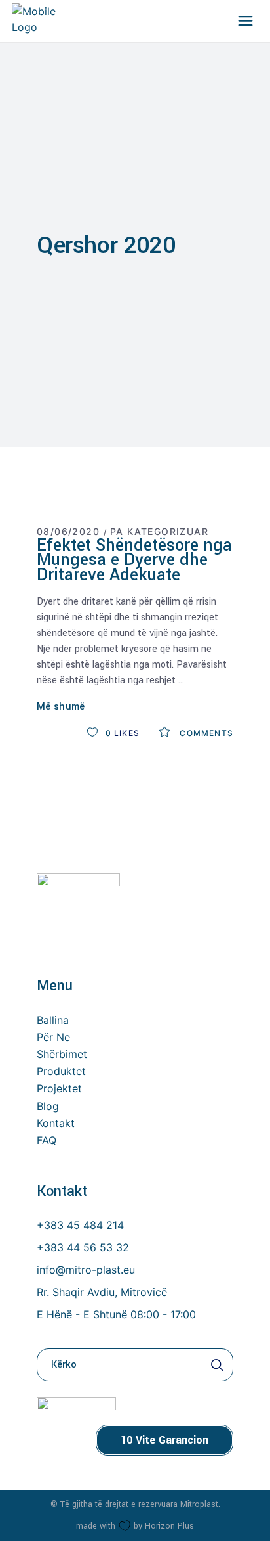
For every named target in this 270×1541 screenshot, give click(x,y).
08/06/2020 (68, 531)
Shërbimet (62, 1054)
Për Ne (53, 1037)
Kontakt (56, 1123)
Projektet (59, 1088)
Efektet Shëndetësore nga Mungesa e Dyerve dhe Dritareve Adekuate (134, 560)
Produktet (61, 1071)
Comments (205, 733)
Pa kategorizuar (159, 531)
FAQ (46, 1140)
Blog (48, 1106)
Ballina (53, 1019)
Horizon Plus (169, 1526)
